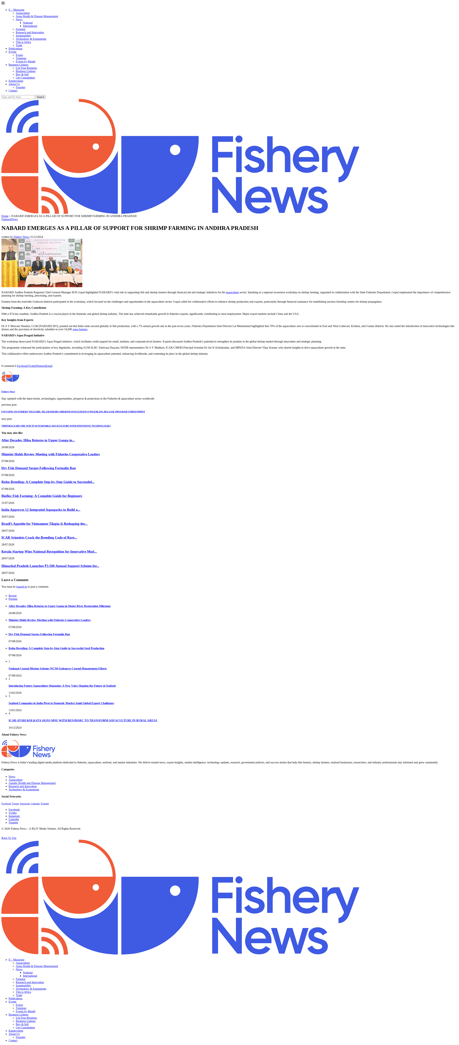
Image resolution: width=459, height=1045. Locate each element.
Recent (12, 595)
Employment (16, 80)
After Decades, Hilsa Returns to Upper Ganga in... (38, 440)
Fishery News (21, 236)
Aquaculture (23, 13)
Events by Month (25, 61)
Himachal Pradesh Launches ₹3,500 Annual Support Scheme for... (50, 566)
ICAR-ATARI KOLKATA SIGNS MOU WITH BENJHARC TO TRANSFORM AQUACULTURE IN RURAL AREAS (83, 720)
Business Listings (18, 64)
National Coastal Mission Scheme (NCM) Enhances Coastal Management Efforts (58, 668)
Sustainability (23, 35)
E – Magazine (16, 9)
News (19, 19)
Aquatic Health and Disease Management (32, 783)
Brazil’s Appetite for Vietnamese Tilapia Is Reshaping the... (44, 524)
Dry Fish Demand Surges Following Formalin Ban (38, 468)
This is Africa (23, 42)
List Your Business (26, 67)
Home (4, 216)
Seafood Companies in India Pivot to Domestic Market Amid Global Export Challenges (61, 703)
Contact (13, 90)
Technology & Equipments (31, 38)
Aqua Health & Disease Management (37, 16)
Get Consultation (25, 77)
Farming (20, 29)
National (28, 22)
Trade (19, 45)
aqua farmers (80, 329)
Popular (13, 598)
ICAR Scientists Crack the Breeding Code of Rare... (39, 537)
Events (12, 51)
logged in (21, 586)
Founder (20, 87)
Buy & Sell (22, 74)
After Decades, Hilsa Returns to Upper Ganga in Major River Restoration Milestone (60, 606)
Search (40, 97)
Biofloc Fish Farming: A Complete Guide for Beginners (41, 496)
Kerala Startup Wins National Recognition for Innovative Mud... (49, 551)
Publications (15, 48)
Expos (19, 55)
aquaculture (232, 292)
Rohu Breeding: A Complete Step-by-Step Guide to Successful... (47, 482)
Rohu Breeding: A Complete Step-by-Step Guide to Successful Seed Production (56, 648)
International (30, 25)
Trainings (21, 58)
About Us (14, 84)
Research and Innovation (30, 32)
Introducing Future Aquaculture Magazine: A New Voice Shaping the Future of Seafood (62, 685)
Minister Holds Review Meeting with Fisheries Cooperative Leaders (50, 454)
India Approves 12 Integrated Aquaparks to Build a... (40, 510)
